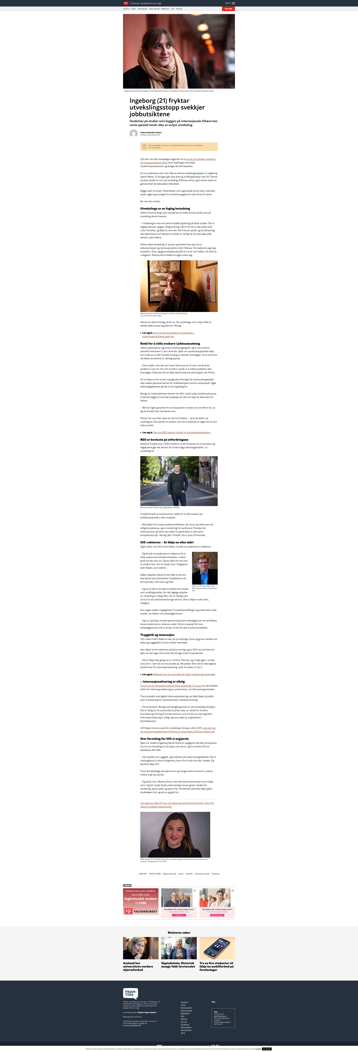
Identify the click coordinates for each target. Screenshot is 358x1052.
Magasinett (165, 8)
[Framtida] (126, 3)
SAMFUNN (143, 874)
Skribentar (185, 1024)
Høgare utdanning (169, 874)
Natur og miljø (154, 8)
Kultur (133, 8)
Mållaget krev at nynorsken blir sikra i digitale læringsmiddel (184, 674)
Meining (179, 8)
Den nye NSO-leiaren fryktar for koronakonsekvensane (181, 432)
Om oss (184, 1021)
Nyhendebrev (186, 1030)
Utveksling (215, 874)
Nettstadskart (186, 1027)
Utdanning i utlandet (202, 874)
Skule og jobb (142, 8)
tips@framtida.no (220, 1016)
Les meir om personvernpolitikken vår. (135, 1024)
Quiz (172, 8)
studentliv (189, 874)
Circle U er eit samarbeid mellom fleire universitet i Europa (170, 685)
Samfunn (126, 8)
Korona (180, 874)
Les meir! (258, 1049)
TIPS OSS (228, 8)
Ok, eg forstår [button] (267, 1049)
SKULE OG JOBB (155, 874)
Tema (183, 1033)
